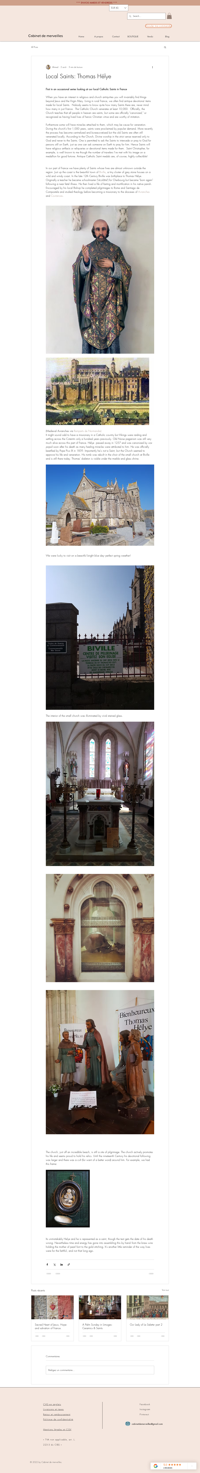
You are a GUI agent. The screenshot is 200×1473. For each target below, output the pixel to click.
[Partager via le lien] (68, 1264)
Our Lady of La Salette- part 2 (146, 1324)
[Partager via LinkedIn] (61, 1264)
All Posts (34, 47)
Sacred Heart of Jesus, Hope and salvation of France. (50, 1326)
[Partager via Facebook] (47, 1264)
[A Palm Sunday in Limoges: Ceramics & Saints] (100, 1307)
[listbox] (118, 8)
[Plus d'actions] (152, 67)
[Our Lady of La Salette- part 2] (147, 1307)
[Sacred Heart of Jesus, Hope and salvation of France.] (52, 1307)
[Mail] (127, 1423)
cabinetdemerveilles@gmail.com (147, 1424)
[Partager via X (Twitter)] (54, 1264)
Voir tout (165, 1290)
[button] (118, 8)
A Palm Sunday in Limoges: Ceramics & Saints (97, 1326)
